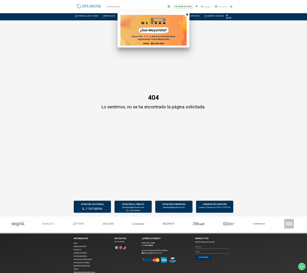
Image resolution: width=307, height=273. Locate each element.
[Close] (187, 14)
